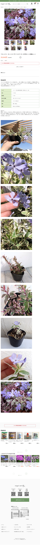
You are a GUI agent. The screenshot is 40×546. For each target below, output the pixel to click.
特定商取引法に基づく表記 (19, 531)
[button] (26, 451)
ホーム (3, 524)
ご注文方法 (16, 524)
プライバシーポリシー (31, 529)
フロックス (6, 7)
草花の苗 (2, 7)
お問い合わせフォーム (20, 499)
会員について (4, 527)
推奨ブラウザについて (5, 531)
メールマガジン (29, 531)
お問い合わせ (16, 529)
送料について (3, 72)
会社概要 (28, 527)
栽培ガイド (3, 529)
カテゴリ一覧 (29, 524)
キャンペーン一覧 (17, 527)
